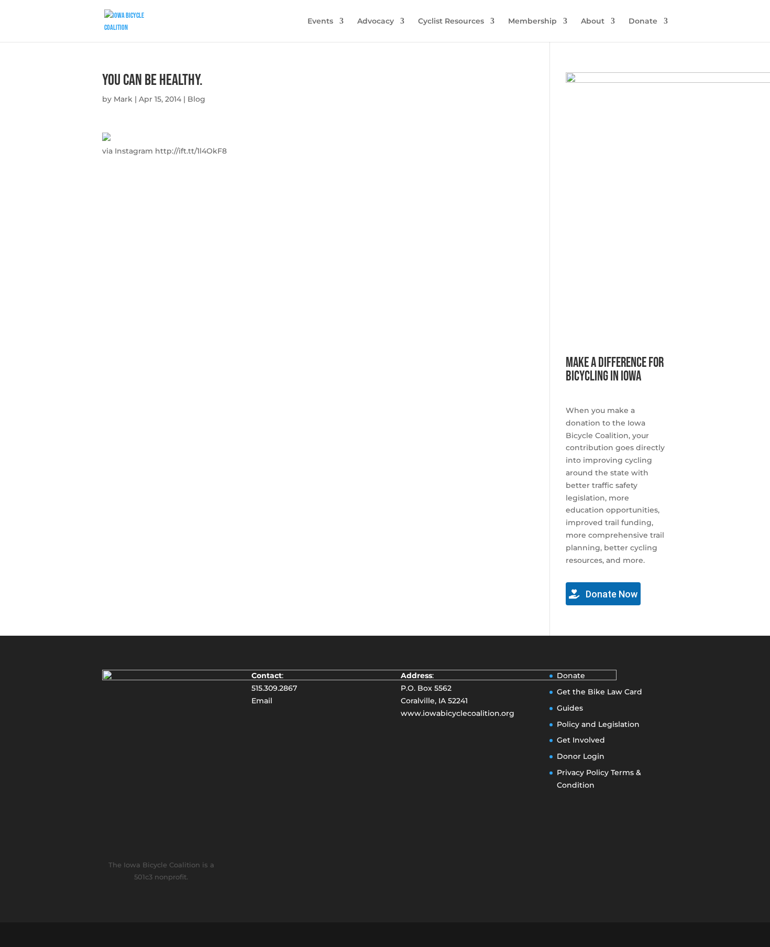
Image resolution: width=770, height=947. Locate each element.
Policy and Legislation (598, 724)
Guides (570, 708)
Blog (196, 99)
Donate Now (610, 594)
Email (261, 700)
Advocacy (375, 21)
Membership (532, 21)
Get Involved (581, 740)
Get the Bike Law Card (599, 691)
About (592, 21)
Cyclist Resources (451, 21)
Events (320, 21)
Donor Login (580, 756)
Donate (643, 21)
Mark (123, 99)
